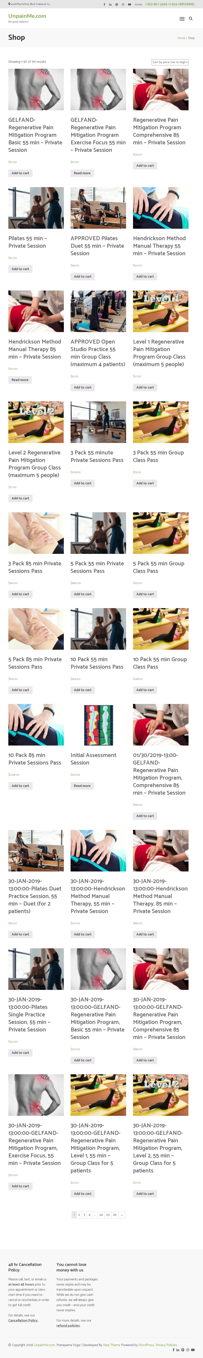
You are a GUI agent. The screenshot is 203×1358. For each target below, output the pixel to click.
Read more (82, 173)
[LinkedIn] (110, 5)
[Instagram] (123, 5)
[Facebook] (104, 5)
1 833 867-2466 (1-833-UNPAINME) (170, 4)
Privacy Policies (166, 1345)
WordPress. (147, 1345)
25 (108, 1215)
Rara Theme (111, 1345)
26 (115, 1215)
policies (68, 1325)
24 (101, 1215)
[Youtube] (129, 5)
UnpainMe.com (27, 16)
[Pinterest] (116, 5)
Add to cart (20, 173)
